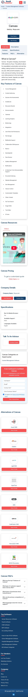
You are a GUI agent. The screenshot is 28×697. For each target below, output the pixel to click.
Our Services (4, 664)
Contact (4, 50)
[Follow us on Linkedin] (13, 694)
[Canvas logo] (13, 18)
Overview (5, 47)
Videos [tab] (6, 229)
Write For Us (4, 685)
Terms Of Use (4, 679)
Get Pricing (13, 40)
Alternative (20, 53)
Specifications (14, 50)
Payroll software (6, 622)
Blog (2, 674)
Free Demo (13, 36)
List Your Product (5, 658)
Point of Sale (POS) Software (9, 635)
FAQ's (12, 53)
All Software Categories (8, 647)
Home (2, 6)
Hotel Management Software (9, 644)
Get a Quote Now (14, 399)
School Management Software (10, 638)
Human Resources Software (9, 619)
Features (5, 53)
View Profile (14, 430)
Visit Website (7, 298)
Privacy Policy (4, 682)
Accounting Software (7, 630)
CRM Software (6, 625)
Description (15, 47)
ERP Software (5, 628)
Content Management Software (15, 6)
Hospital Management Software (10, 641)
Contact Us (4, 677)
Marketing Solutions (6, 661)
